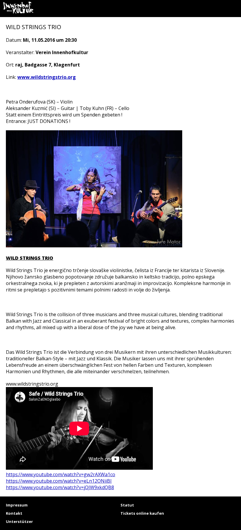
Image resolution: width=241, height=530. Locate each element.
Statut (127, 505)
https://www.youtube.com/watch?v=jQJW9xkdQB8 (60, 487)
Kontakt (14, 513)
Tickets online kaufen (142, 513)
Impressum (17, 505)
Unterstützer (19, 521)
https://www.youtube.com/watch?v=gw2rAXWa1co (60, 474)
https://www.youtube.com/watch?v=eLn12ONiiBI (59, 481)
